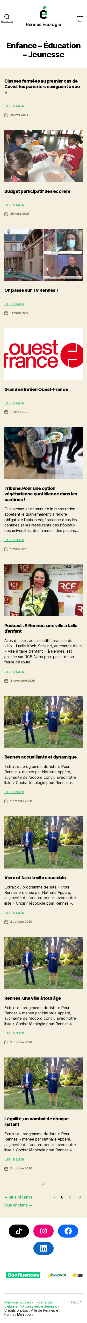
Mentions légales (17, 1302)
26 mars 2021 (19, 213)
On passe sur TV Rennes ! (31, 290)
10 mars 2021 (19, 412)
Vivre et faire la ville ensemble (35, 877)
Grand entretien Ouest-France (36, 389)
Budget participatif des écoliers (37, 191)
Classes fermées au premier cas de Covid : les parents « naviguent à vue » (42, 86)
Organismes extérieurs (39, 1306)
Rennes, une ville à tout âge (32, 998)
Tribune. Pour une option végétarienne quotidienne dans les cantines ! (40, 494)
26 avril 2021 (19, 115)
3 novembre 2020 (22, 680)
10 (79, 1197)
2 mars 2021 (19, 549)
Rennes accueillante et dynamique (40, 757)
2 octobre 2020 (21, 801)
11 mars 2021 (19, 313)
